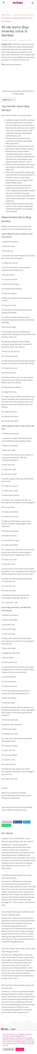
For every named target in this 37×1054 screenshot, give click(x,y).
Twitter (27, 822)
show (12, 100)
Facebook (18, 822)
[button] (32, 3)
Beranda (6, 14)
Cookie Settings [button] (8, 1049)
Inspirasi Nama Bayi (22, 14)
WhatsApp (7, 825)
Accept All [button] (20, 1049)
